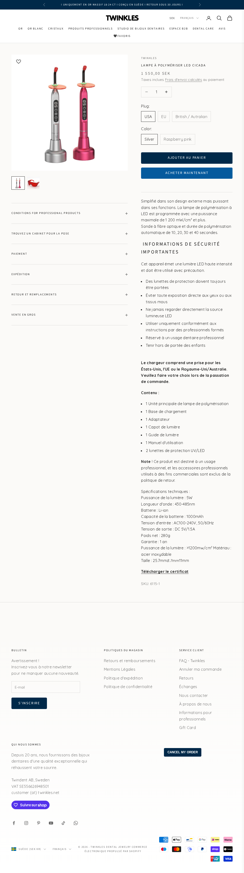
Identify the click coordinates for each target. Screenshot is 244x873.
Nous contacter (193, 695)
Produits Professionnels (90, 29)
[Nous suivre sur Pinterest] (38, 823)
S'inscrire (29, 703)
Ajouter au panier (187, 157)
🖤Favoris (122, 36)
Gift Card (187, 727)
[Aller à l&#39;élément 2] (33, 183)
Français (187, 18)
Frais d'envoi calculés (183, 79)
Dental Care (203, 29)
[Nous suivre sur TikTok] (63, 823)
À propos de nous (195, 704)
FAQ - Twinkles (192, 660)
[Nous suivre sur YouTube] (51, 823)
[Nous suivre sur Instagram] (26, 823)
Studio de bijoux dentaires (141, 29)
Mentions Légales (119, 669)
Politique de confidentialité (128, 686)
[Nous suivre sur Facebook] (13, 823)
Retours (186, 678)
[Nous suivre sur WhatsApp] (75, 823)
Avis (222, 29)
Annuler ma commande (200, 669)
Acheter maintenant (186, 172)
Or (20, 29)
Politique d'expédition (123, 678)
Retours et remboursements (129, 660)
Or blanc (35, 29)
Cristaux (55, 29)
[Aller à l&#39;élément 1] (18, 183)
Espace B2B (178, 29)
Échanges (188, 686)
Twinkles (149, 58)
